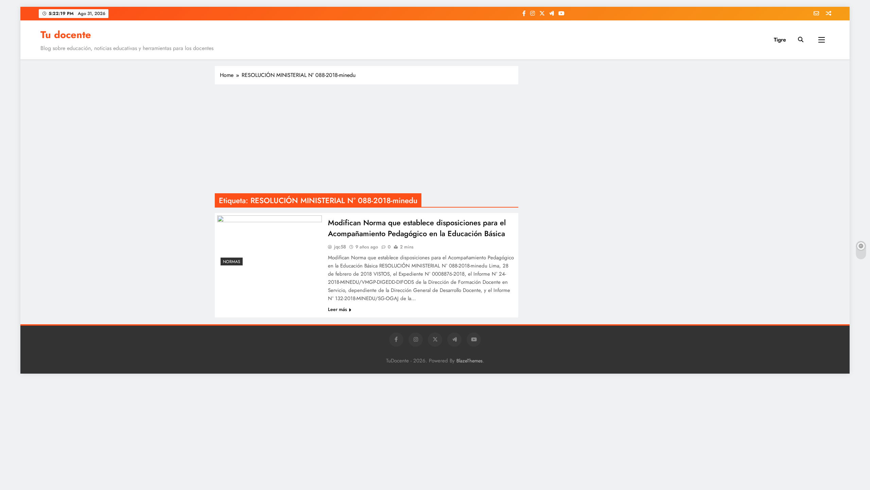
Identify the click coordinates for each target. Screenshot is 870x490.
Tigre (780, 40)
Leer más (337, 309)
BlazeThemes (469, 360)
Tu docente (65, 35)
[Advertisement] (366, 138)
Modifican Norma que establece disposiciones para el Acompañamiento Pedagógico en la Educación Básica (417, 228)
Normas (231, 262)
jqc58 (340, 246)
